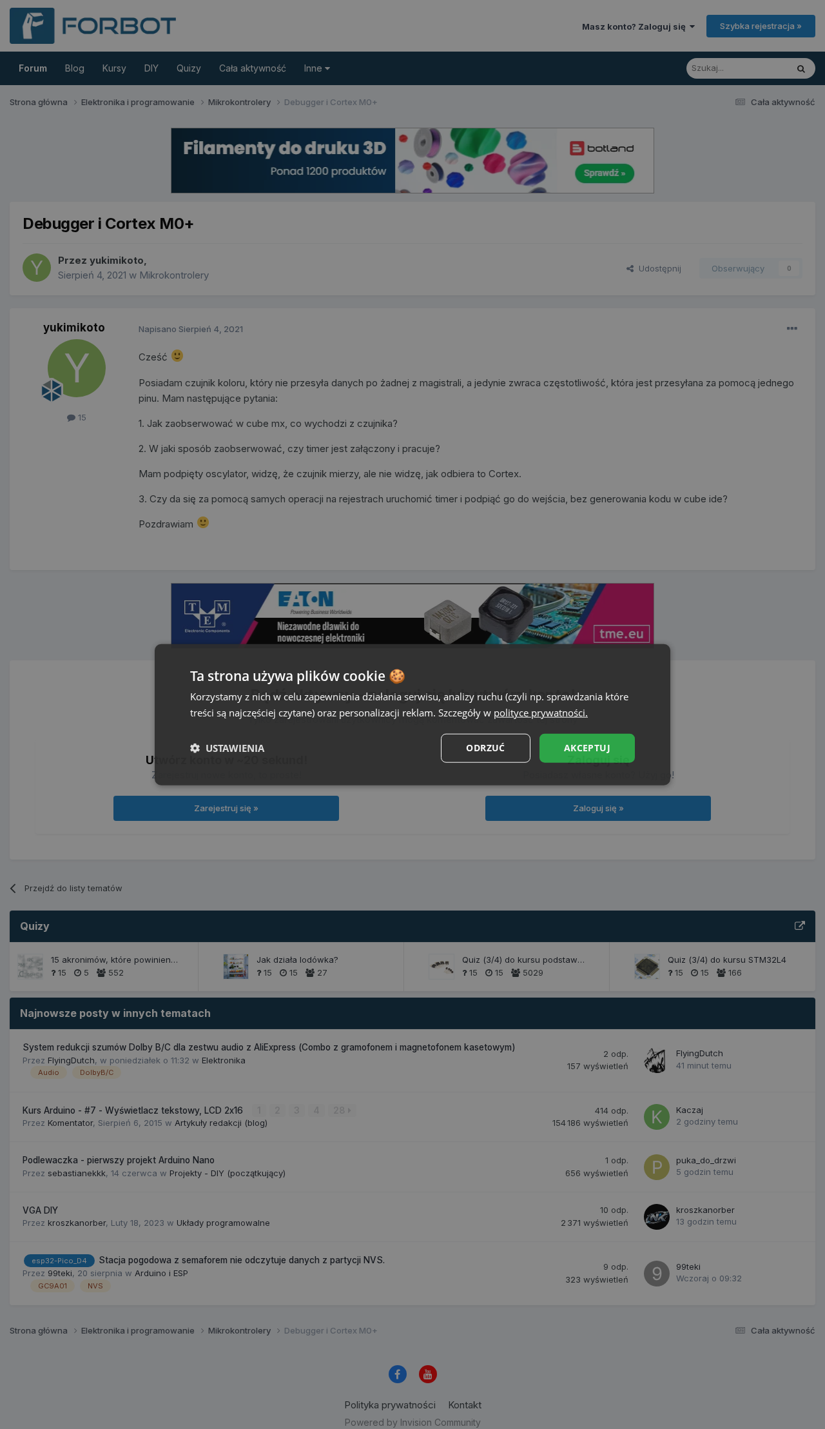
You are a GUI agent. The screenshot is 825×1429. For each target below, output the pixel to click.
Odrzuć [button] (485, 748)
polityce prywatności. (541, 712)
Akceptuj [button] (587, 748)
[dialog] (412, 714)
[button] (227, 748)
